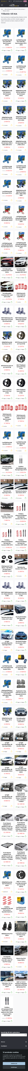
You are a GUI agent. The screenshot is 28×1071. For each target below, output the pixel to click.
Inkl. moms (3, 1)
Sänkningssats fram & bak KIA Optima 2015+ (21, 417)
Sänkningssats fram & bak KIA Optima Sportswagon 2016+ (7, 417)
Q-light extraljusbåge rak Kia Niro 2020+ (21, 744)
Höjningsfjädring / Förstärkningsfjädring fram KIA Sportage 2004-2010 (7, 694)
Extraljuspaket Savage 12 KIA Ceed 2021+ (21, 720)
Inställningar (14, 1067)
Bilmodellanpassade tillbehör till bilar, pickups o (15, 9)
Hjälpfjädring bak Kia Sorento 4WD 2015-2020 (21, 118)
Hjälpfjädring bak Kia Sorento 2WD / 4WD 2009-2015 (7, 143)
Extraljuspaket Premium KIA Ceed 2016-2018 (7, 295)
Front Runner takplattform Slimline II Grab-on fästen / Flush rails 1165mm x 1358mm (7, 856)
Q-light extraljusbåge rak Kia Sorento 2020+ (7, 769)
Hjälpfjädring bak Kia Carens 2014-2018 (7, 720)
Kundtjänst (4, 1046)
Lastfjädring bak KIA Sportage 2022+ (21, 443)
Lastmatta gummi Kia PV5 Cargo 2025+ (21, 934)
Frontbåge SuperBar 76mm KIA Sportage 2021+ (7, 516)
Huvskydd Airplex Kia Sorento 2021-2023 (21, 643)
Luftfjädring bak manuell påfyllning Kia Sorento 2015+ (7, 218)
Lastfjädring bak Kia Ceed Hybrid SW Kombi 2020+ (7, 667)
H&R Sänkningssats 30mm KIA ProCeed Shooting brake (7, 319)
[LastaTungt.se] (14, 5)
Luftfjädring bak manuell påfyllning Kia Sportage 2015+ (7, 245)
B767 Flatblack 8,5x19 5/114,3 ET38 (7, 391)
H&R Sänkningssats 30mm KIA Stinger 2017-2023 (21, 319)
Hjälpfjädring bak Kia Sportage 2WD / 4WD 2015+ (21, 143)
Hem (2, 9)
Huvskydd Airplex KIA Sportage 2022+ (21, 618)
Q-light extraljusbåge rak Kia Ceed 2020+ (7, 744)
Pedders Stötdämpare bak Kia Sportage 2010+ (21, 468)
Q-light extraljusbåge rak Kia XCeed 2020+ (7, 796)
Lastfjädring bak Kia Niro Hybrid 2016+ (21, 167)
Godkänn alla (14, 1063)
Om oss (3, 1042)
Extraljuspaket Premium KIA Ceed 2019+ (7, 270)
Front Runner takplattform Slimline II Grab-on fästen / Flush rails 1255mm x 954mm (7, 826)
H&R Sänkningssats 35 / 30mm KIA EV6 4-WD (7, 594)
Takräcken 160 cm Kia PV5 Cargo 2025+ (7, 985)
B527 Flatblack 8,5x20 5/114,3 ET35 (21, 366)
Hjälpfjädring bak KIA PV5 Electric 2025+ (7, 883)
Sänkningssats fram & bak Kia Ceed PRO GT (21, 295)
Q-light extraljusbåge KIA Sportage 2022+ (7, 643)
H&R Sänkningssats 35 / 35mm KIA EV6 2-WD (21, 594)
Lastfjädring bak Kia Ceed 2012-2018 (21, 67)
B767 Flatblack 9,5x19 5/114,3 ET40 (21, 391)
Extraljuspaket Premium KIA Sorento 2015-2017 (21, 270)
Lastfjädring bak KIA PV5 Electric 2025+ (21, 909)
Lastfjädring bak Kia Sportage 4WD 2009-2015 (21, 667)
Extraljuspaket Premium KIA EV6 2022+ (7, 468)
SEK (10, 1)
